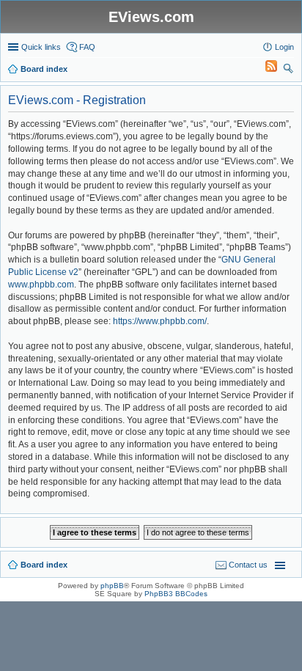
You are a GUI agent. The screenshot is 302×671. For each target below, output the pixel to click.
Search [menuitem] (288, 70)
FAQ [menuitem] (87, 47)
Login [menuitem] (284, 47)
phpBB (112, 586)
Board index (44, 564)
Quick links (41, 47)
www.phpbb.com (41, 284)
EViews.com (151, 17)
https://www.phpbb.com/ (160, 321)
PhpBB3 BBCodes (175, 594)
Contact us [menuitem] (248, 564)
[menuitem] (264, 69)
